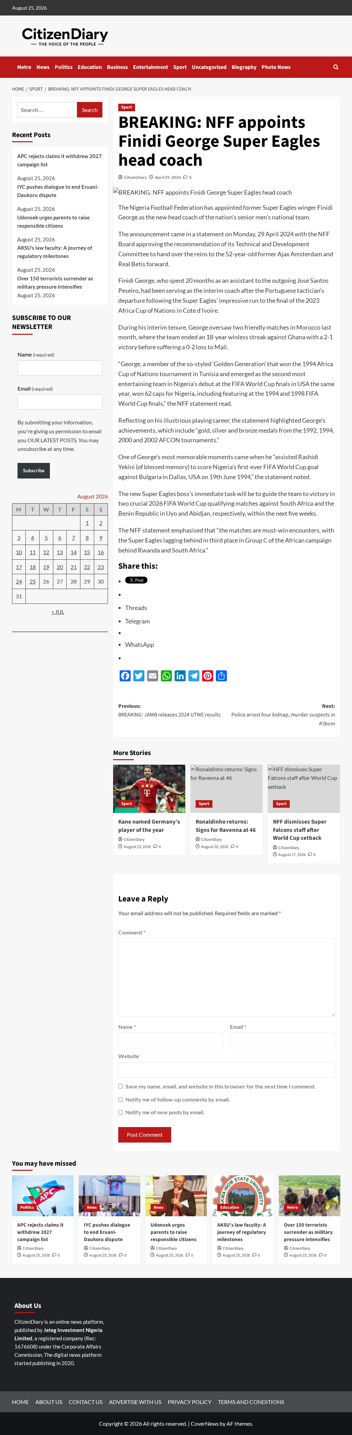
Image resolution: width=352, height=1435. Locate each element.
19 (46, 567)
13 (60, 552)
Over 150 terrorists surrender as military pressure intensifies (55, 282)
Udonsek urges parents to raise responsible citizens (53, 221)
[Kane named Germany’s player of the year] (149, 789)
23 (101, 567)
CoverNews (205, 1423)
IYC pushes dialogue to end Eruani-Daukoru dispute (58, 191)
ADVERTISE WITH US (135, 1401)
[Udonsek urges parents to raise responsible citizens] (176, 1195)
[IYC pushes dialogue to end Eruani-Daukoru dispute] (109, 1195)
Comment (131, 932)
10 (19, 552)
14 (73, 552)
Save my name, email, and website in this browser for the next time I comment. (220, 1086)
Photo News (276, 67)
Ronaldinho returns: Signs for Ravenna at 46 (226, 826)
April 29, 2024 (168, 177)
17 (19, 567)
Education (90, 67)
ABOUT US (48, 1401)
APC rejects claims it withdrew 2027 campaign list (59, 160)
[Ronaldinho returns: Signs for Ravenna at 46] (226, 789)
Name (127, 1026)
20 (60, 567)
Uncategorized (209, 67)
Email (238, 1026)
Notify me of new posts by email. (165, 1112)
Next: (283, 714)
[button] (336, 67)
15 (87, 552)
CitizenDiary (135, 177)
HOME (20, 1401)
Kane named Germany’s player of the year (149, 826)
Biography (244, 67)
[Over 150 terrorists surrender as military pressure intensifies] (309, 1195)
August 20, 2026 (214, 847)
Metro (24, 67)
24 (19, 581)
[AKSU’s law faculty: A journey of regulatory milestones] (243, 1195)
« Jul (58, 611)
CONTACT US (85, 1401)
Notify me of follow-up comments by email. (177, 1099)
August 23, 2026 (137, 847)
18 (33, 567)
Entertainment (150, 67)
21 (73, 567)
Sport (180, 67)
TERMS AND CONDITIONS (251, 1401)
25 (33, 581)
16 (101, 552)
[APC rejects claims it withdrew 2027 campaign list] (43, 1195)
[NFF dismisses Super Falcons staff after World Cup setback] (304, 789)
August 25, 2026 (36, 1255)
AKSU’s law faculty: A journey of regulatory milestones (54, 252)
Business (117, 67)
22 (87, 567)
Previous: (169, 710)
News (43, 67)
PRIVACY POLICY (189, 1401)
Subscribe (33, 470)
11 (33, 552)
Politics (64, 67)
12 (46, 552)
